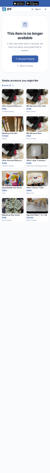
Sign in (38, 9)
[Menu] (46, 9)
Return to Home (26, 66)
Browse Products (26, 59)
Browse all (6, 85)
